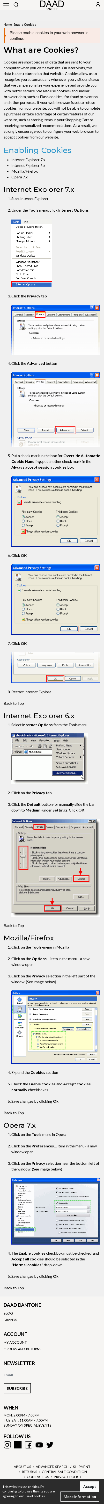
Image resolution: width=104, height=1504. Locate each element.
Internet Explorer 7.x (28, 159)
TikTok (18, 1444)
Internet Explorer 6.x (28, 165)
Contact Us (38, 1477)
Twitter (49, 1444)
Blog (8, 1313)
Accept (89, 1486)
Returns (29, 1472)
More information (80, 1496)
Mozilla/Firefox (24, 171)
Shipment (81, 1467)
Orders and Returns (22, 1349)
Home (8, 24)
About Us (22, 1467)
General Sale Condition (64, 1472)
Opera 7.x (19, 177)
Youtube (39, 1444)
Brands (10, 1320)
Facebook (28, 1444)
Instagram (7, 1444)
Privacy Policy (68, 1477)
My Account (15, 1342)
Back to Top (14, 703)
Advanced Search (52, 1467)
